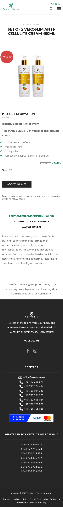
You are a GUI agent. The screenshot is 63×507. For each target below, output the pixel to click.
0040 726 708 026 (31, 471)
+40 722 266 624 (33, 386)
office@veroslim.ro (33, 377)
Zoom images (8, 98)
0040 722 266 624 (31, 449)
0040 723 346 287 (31, 458)
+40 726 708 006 (33, 404)
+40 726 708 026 (33, 408)
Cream (35, 24)
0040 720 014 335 (31, 453)
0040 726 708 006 (31, 466)
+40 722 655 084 (33, 399)
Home (26, 24)
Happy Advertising (38, 502)
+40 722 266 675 (33, 381)
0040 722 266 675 (31, 444)
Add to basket (17, 184)
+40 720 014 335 (33, 390)
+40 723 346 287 (33, 395)
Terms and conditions (12, 499)
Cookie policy (42, 499)
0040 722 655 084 (31, 462)
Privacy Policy (29, 499)
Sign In (55, 4)
